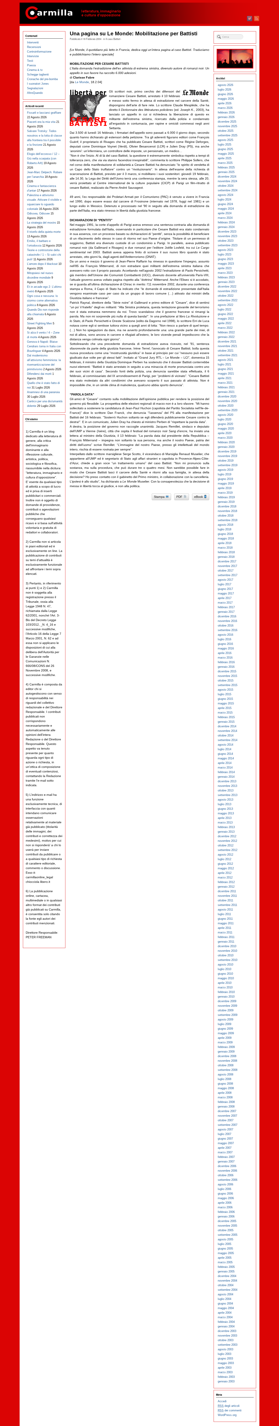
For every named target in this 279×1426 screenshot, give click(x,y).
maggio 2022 (226, 318)
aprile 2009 (224, 1037)
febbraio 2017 (226, 607)
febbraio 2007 (226, 1157)
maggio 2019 (226, 483)
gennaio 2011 (226, 941)
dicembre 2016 (227, 616)
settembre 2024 (227, 190)
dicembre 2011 (227, 891)
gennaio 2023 (226, 282)
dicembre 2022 (227, 286)
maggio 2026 (226, 98)
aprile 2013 (224, 818)
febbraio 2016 (226, 662)
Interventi (33, 42)
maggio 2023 (226, 263)
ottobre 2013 (225, 790)
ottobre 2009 (225, 1010)
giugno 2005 (225, 1248)
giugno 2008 (225, 1083)
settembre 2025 (227, 135)
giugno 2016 (225, 643)
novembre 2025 (227, 126)
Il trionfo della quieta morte (44, 231)
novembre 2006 (227, 1170)
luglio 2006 (224, 1189)
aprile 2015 (224, 708)
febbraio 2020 (226, 442)
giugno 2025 (225, 149)
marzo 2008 (225, 1097)
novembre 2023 (227, 236)
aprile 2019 (224, 488)
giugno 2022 (225, 314)
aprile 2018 (224, 543)
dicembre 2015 (227, 671)
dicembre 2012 (227, 836)
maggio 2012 (226, 868)
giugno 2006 (225, 1193)
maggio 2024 (226, 208)
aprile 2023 (224, 268)
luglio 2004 (224, 1299)
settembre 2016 (227, 630)
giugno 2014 (225, 753)
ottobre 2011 (225, 900)
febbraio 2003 (226, 1376)
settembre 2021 (227, 355)
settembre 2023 (227, 245)
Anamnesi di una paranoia (43, 392)
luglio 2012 (224, 859)
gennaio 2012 (226, 886)
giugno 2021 (225, 369)
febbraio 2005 (226, 1267)
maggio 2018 (226, 538)
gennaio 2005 (226, 1271)
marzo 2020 (225, 437)
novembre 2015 (227, 676)
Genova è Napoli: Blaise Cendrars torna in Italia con (44, 346)
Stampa (159, 496)
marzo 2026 (225, 108)
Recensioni (34, 47)
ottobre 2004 (225, 1285)
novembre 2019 (227, 456)
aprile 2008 (224, 1092)
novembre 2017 (227, 566)
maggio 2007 (226, 1143)
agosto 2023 (225, 250)
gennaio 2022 (226, 337)
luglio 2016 (224, 639)
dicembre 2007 (227, 1111)
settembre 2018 (227, 520)
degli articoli (229, 1405)
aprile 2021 (224, 378)
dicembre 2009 (227, 1001)
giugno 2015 (225, 698)
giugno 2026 (225, 94)
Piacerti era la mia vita (41, 121)
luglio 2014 (224, 749)
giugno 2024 (225, 204)
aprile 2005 (224, 1257)
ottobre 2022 (225, 295)
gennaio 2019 (226, 501)
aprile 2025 (224, 158)
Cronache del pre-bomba (42, 79)
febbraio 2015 (226, 717)
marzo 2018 (225, 547)
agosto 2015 (225, 689)
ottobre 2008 (225, 1065)
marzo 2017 (225, 602)
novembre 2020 (227, 401)
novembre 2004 (227, 1280)
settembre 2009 (227, 1015)
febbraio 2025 (226, 167)
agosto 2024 (225, 195)
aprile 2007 (224, 1147)
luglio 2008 (224, 1079)
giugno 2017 (225, 589)
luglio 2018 (224, 529)
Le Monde (82, 82)
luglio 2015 (224, 694)
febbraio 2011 (226, 937)
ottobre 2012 (225, 845)
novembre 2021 (227, 346)
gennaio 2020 (226, 447)
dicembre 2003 (227, 1331)
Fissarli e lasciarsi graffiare (44, 112)
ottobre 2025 (225, 130)
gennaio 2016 (226, 666)
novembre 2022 (227, 291)
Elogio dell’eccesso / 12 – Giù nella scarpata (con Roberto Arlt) (43, 158)
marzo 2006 (225, 1207)
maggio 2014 (226, 758)
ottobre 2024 (225, 185)
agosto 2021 (225, 359)
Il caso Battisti (113, 39)
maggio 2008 (226, 1088)
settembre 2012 (227, 850)
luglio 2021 (224, 364)
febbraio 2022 (226, 332)
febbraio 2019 (226, 497)
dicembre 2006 (227, 1166)
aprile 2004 (224, 1312)
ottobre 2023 (225, 240)
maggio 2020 (226, 428)
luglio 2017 (224, 584)
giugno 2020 (225, 424)
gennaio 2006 (226, 1216)
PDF (179, 496)
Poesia (31, 65)
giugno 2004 (225, 1303)
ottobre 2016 (225, 625)
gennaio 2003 (226, 1381)
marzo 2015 (225, 712)
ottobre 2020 (225, 405)
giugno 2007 (225, 1138)
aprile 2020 (224, 433)
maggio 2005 (226, 1253)
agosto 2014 (225, 744)
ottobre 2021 (225, 350)
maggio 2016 (226, 648)
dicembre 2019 (227, 451)
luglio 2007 (224, 1134)
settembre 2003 (227, 1344)
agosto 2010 (225, 964)
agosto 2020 (225, 414)
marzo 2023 (225, 272)
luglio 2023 (224, 254)
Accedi (222, 1401)
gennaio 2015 (226, 721)
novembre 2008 (227, 1060)
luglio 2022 (224, 309)
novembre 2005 (227, 1225)
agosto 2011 (225, 909)
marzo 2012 (225, 877)
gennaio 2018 (226, 556)
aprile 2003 (224, 1367)
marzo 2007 (225, 1152)
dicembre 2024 (227, 176)
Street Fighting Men (39, 323)
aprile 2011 (224, 928)
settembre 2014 (227, 740)
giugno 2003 (225, 1358)
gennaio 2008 (226, 1106)
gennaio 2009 (226, 1051)
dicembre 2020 (227, 396)
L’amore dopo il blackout (42, 263)
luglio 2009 (224, 1024)
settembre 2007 (227, 1124)
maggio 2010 (226, 978)
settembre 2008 (227, 1070)
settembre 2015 (227, 685)
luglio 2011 (224, 914)
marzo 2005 (225, 1262)
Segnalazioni (35, 88)
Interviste (33, 56)
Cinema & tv (35, 70)
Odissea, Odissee (38, 213)
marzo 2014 (225, 767)
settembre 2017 (227, 575)
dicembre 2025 (227, 121)
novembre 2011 (227, 895)
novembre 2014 (227, 731)
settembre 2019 (227, 465)
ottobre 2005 (225, 1230)
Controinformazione (39, 51)
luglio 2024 (224, 199)
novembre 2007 (227, 1115)
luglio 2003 (224, 1354)
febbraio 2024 (226, 222)
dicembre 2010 (227, 946)
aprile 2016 (224, 653)
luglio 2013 (224, 804)
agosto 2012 (225, 854)
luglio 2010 (224, 969)
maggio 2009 (226, 1033)
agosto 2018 (225, 524)
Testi (30, 60)
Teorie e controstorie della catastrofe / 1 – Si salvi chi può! (44, 254)
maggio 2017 (226, 593)
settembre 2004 (227, 1289)
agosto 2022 (225, 304)
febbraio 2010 (226, 992)
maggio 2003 (226, 1363)
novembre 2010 (227, 950)
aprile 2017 (224, 598)
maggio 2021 (226, 373)
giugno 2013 (225, 808)
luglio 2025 (224, 144)
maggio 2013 (226, 813)
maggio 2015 (226, 703)
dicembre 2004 (227, 1276)
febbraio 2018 (226, 552)
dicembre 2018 (227, 506)
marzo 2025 (225, 162)
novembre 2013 (227, 785)
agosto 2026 (225, 85)
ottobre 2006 (225, 1175)
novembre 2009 (227, 1005)
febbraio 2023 (226, 277)
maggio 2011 (226, 923)
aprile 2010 (224, 982)
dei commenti (230, 1410)
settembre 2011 (227, 905)
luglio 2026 (224, 89)
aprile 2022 (224, 323)
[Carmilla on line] (139, 13)
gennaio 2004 (226, 1326)
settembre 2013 (227, 795)
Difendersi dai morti (39, 373)
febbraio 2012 (226, 882)
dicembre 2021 (227, 341)
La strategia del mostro (41, 222)
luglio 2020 (224, 419)
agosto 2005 (225, 1239)
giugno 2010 (225, 973)
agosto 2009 (225, 1019)
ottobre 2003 (225, 1340)
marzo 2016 (225, 657)
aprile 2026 (224, 103)
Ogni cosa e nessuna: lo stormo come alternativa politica (42, 300)
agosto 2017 (225, 579)
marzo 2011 (225, 932)
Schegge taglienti (38, 74)
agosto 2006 (225, 1184)
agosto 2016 (225, 634)
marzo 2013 (225, 822)
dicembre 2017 (227, 561)
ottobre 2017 (225, 570)
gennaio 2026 (226, 117)
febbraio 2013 (226, 827)
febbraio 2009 (226, 1047)
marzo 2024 (225, 217)
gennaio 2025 (226, 172)
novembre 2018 (227, 511)
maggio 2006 (226, 1198)
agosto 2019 (225, 469)
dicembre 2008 (227, 1056)
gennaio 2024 (226, 227)
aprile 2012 (224, 873)
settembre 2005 (227, 1234)
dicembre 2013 (227, 781)
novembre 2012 (227, 840)
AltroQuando (35, 92)
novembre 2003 (227, 1335)
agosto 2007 (225, 1129)
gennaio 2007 (226, 1161)
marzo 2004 (225, 1317)
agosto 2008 (225, 1074)
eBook (199, 496)
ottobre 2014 (225, 735)
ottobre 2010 (225, 955)
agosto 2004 (225, 1294)
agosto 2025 (225, 140)
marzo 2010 (225, 987)
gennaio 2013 (226, 831)
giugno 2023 (225, 259)
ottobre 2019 (225, 460)
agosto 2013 (225, 799)
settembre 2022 (227, 300)
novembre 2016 (227, 621)
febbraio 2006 (226, 1212)
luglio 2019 (224, 474)
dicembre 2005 (227, 1221)
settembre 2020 (227, 410)
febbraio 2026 (226, 112)
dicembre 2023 (227, 231)
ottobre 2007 (225, 1120)
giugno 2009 (225, 1028)
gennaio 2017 (226, 611)
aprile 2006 (224, 1202)
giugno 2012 (225, 863)
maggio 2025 (226, 153)
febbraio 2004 (226, 1321)
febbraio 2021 (226, 387)
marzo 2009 (225, 1042)
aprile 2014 (224, 763)
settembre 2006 (227, 1179)
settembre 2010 (227, 960)
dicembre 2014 (227, 726)
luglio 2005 (224, 1244)
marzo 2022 (225, 327)
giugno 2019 (225, 479)
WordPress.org (227, 1415)
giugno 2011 (225, 918)
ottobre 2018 (225, 515)
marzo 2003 (225, 1372)
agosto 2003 (225, 1349)
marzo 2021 (225, 382)
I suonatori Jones (38, 83)
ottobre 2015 (225, 680)
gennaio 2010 (226, 996)
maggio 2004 (226, 1308)
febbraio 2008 (226, 1102)
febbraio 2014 (226, 772)
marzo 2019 (225, 492)
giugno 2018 (225, 534)
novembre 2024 (227, 181)
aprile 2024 (224, 213)
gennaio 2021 (226, 392)
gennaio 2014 (226, 776)
